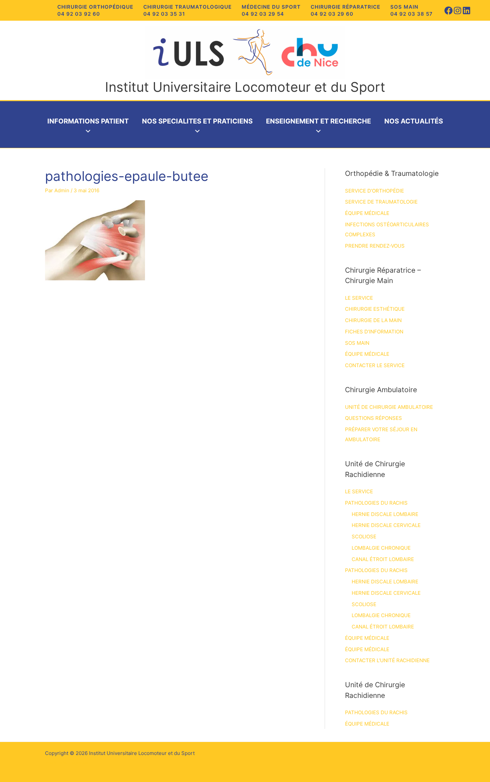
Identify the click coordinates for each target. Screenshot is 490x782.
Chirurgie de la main (373, 320)
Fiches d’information (374, 331)
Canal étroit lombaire (383, 559)
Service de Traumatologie (381, 202)
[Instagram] (457, 10)
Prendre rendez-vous (375, 246)
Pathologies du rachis (376, 503)
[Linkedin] (466, 10)
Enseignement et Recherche (318, 121)
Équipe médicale (367, 213)
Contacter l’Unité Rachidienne (387, 660)
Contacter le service (375, 365)
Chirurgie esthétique (375, 309)
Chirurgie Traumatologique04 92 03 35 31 (187, 10)
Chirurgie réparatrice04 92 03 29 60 (345, 10)
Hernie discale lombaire (385, 514)
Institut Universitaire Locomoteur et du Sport (245, 87)
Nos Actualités (413, 121)
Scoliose (364, 536)
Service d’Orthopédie (374, 191)
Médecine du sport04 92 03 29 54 (271, 10)
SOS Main (357, 343)
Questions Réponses (373, 418)
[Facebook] (448, 10)
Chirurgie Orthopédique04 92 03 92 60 (95, 10)
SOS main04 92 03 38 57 (411, 10)
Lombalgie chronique (381, 548)
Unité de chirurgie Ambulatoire (389, 407)
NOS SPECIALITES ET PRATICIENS (197, 121)
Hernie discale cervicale (386, 525)
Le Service (359, 298)
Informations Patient (88, 121)
